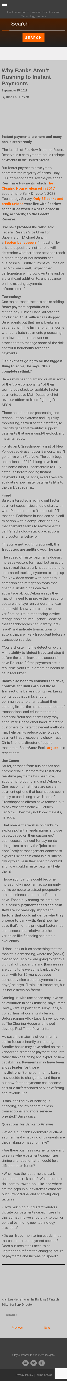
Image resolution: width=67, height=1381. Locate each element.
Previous (17, 1327)
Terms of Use (43, 1374)
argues (53, 748)
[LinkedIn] (25, 1363)
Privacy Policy (24, 1374)
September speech (20, 242)
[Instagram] (41, 1363)
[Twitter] (33, 1363)
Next (47, 1327)
